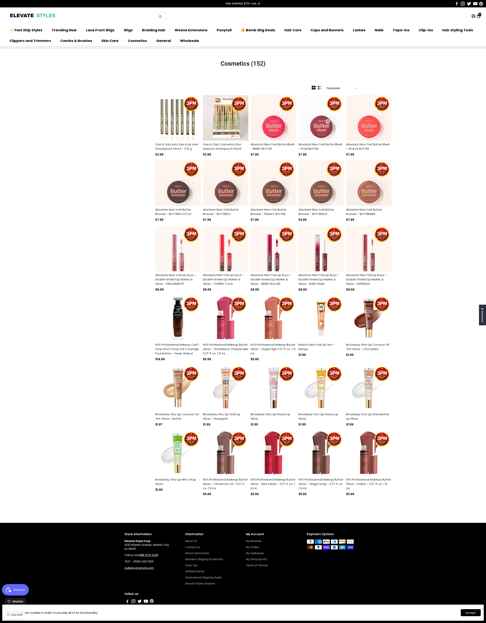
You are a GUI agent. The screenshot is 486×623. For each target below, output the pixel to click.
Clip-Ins (426, 30)
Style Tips (191, 565)
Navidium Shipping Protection (204, 559)
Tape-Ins (401, 30)
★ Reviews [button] (482, 315)
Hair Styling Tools (457, 30)
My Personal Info (256, 559)
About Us (191, 541)
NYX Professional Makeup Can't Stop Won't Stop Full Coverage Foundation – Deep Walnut (177, 349)
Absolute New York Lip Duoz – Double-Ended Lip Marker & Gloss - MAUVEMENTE (175, 279)
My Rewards (253, 541)
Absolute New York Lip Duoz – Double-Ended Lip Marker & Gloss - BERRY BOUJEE (271, 279)
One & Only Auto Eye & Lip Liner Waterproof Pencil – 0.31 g (176, 146)
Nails (379, 30)
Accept (470, 613)
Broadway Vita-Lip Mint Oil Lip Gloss (175, 481)
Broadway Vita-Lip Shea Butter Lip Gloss (367, 416)
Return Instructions (197, 553)
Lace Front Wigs (100, 30)
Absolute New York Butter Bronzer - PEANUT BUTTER (268, 212)
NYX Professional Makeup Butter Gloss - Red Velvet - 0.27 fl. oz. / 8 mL (273, 483)
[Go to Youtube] (475, 4)
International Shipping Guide (203, 577)
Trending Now (64, 30)
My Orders (252, 547)
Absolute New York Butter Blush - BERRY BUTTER (272, 146)
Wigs (128, 30)
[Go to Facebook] (457, 4)
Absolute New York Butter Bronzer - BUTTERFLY (221, 212)
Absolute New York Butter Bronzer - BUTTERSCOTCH (173, 212)
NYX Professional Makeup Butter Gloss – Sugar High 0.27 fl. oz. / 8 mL (273, 349)
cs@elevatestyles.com (139, 568)
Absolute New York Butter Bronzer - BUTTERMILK (364, 212)
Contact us (192, 547)
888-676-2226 (149, 555)
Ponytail (224, 30)
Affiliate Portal (194, 571)
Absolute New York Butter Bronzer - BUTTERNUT (316, 212)
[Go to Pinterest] (481, 4)
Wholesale (189, 40)
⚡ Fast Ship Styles (25, 30)
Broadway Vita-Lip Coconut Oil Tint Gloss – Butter (176, 416)
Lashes (359, 30)
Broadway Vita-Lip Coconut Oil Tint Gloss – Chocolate (367, 347)
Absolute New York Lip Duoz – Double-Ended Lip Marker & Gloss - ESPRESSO (366, 279)
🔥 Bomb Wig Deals (258, 30)
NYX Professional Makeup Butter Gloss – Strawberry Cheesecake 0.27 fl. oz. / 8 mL (225, 349)
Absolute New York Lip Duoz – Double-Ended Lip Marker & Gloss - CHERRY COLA (223, 279)
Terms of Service (257, 565)
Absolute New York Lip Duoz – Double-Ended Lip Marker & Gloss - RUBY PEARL (318, 279)
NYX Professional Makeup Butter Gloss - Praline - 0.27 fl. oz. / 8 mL (368, 483)
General (163, 40)
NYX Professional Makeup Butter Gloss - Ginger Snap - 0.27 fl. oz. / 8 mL (320, 483)
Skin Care (109, 40)
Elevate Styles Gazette (200, 583)
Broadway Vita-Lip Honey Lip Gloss (318, 416)
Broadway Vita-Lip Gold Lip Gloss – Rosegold (221, 416)
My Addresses (255, 553)
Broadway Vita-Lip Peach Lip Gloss (270, 416)
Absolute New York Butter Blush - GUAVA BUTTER (368, 146)
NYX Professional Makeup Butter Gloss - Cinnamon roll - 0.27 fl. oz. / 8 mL (225, 483)
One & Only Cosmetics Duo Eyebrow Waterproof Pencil (222, 146)
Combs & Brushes (76, 40)
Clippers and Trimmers (30, 40)
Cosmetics (137, 40)
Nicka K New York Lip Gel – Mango (316, 347)
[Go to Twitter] (469, 4)
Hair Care (292, 30)
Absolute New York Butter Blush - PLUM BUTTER (320, 146)
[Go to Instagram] (462, 4)
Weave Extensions (191, 30)
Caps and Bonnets (327, 30)
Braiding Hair (154, 30)
